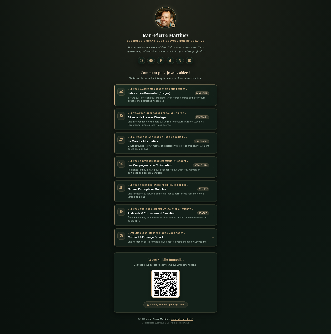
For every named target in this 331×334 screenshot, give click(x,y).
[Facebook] (160, 60)
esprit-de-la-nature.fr (182, 319)
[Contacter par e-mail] (189, 60)
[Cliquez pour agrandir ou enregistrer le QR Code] (165, 284)
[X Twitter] (180, 60)
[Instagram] (141, 60)
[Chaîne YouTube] (151, 60)
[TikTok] (170, 60)
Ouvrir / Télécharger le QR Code (167, 304)
